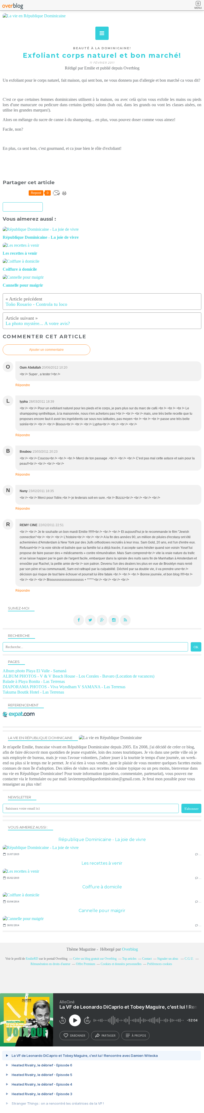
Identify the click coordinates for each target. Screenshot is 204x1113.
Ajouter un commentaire (46, 350)
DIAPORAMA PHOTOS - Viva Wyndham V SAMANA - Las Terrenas (64, 687)
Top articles (129, 959)
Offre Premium (85, 964)
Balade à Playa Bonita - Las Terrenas (34, 681)
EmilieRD (32, 959)
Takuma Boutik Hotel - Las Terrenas (33, 692)
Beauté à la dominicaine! (102, 48)
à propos (139, 1035)
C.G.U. (189, 959)
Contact (147, 959)
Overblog (130, 949)
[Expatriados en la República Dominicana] (20, 715)
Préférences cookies (159, 964)
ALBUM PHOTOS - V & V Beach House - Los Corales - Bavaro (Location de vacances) (78, 676)
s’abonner (77, 1035)
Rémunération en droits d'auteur (50, 964)
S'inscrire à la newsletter (23, 207)
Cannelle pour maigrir (102, 910)
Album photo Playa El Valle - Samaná (34, 671)
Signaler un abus (168, 959)
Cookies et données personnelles (121, 964)
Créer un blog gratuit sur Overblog (95, 959)
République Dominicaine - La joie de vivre (102, 839)
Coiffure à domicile (102, 886)
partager (108, 1035)
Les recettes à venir (102, 863)
